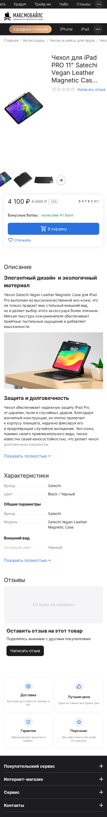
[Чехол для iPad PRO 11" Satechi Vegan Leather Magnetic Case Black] (23, 108)
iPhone (66, 29)
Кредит (20, 4)
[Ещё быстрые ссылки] (99, 4)
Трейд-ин (43, 4)
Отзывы (84, 4)
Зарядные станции (30, 29)
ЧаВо (63, 4)
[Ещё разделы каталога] (98, 29)
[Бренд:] (88, 201)
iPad (85, 29)
